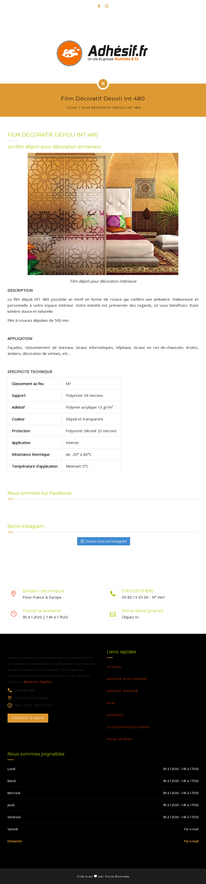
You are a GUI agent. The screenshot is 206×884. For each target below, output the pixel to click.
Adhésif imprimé (122, 691)
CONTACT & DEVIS (28, 718)
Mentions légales (38, 682)
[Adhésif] (103, 53)
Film (111, 703)
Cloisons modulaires (128, 727)
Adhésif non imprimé (127, 679)
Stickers (115, 715)
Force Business (117, 876)
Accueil (114, 667)
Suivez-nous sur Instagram (106, 541)
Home (71, 107)
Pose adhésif (120, 739)
